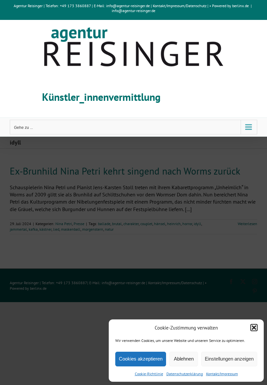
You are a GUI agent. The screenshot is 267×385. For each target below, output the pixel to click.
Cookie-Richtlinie (149, 373)
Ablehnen (184, 359)
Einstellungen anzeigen (229, 359)
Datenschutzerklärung (184, 373)
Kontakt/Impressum (222, 373)
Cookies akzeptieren (140, 359)
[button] (254, 327)
